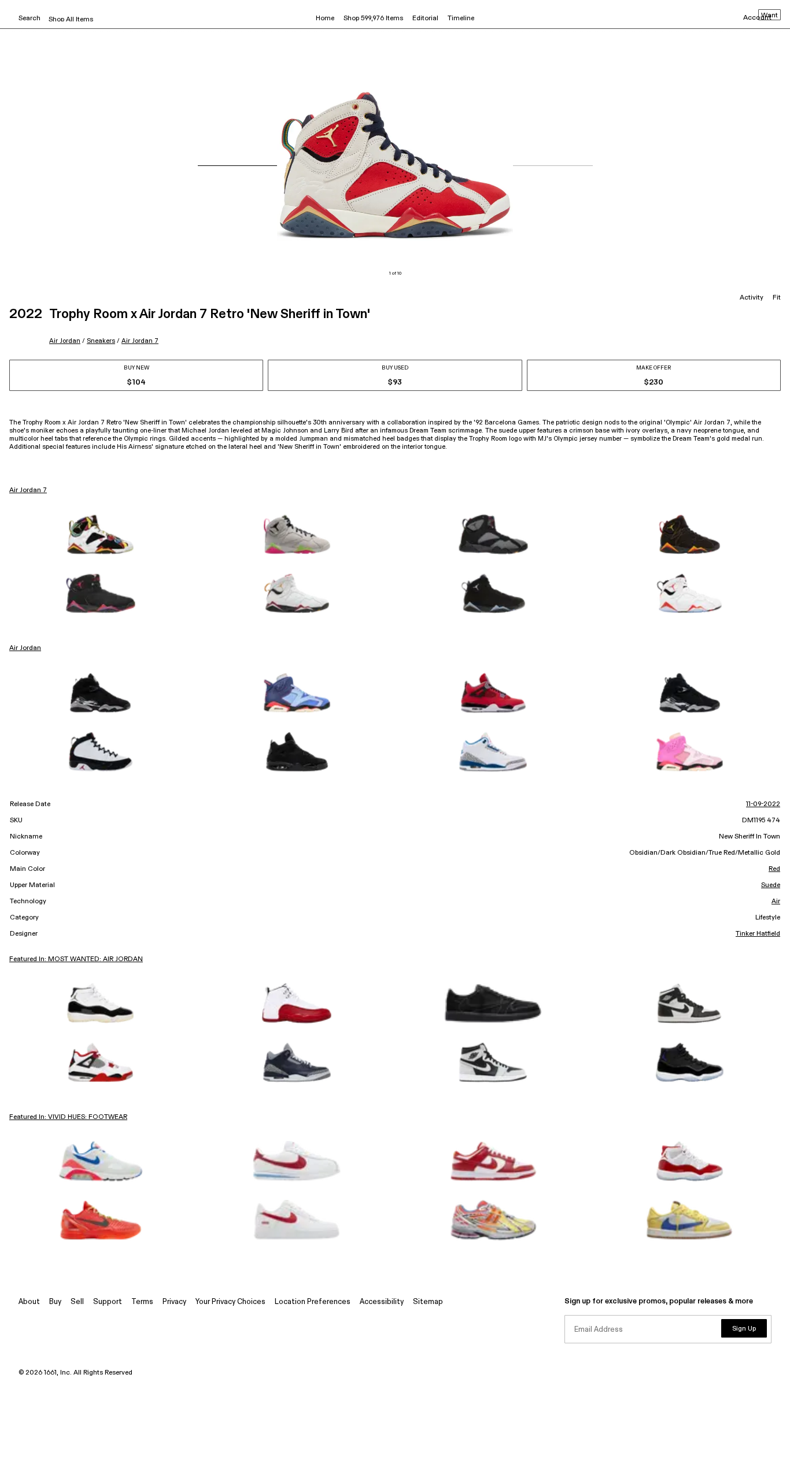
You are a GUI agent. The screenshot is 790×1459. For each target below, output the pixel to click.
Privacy (174, 1302)
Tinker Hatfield (758, 933)
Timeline (461, 18)
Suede (770, 885)
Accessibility (382, 1302)
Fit (777, 297)
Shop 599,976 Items (373, 18)
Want (769, 15)
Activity (751, 297)
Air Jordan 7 (139, 341)
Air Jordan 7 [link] (28, 490)
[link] (100, 534)
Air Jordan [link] (25, 648)
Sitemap (428, 1302)
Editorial (425, 18)
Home (325, 18)
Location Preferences (312, 1302)
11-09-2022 (763, 804)
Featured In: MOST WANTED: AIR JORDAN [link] (76, 959)
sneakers (101, 341)
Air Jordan (64, 341)
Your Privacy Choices (230, 1302)
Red (774, 869)
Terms (142, 1302)
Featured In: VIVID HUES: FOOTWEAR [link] (68, 1117)
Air (775, 901)
